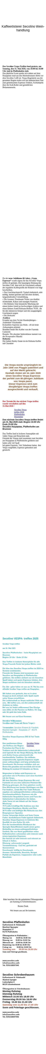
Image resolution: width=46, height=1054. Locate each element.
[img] (23, 9)
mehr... (5, 573)
